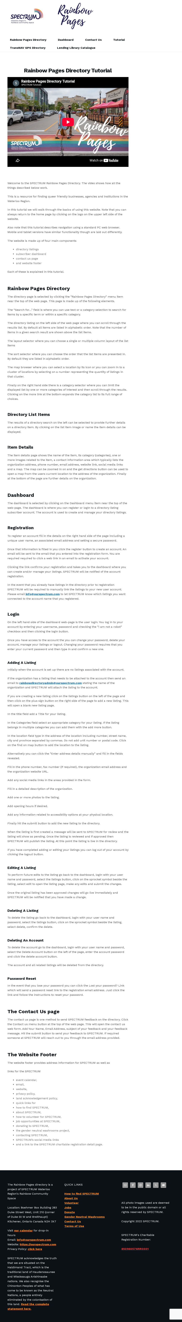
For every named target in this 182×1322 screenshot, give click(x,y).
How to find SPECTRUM (81, 1193)
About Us (71, 1198)
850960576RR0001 (135, 1248)
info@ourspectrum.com (43, 594)
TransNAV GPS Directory (28, 47)
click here (35, 1249)
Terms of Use (74, 1226)
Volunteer (71, 1203)
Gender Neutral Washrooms (84, 1216)
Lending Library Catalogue (76, 47)
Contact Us (93, 39)
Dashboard (66, 39)
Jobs (67, 1207)
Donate (69, 1212)
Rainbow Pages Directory (28, 39)
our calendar (23, 1230)
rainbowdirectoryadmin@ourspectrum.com (50, 683)
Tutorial (119, 39)
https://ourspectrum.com (38, 1244)
